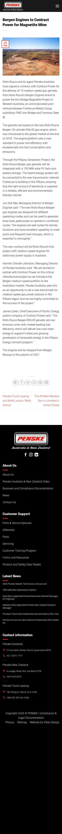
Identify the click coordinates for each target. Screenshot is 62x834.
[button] (57, 6)
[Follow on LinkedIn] (36, 455)
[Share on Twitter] (28, 383)
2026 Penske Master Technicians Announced (24, 584)
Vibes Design (51, 722)
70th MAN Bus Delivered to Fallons (19, 590)
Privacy (9, 722)
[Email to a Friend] (34, 383)
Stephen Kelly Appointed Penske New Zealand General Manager (29, 606)
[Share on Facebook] (21, 383)
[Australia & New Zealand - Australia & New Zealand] (13, 5)
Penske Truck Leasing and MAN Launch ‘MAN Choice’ (17, 401)
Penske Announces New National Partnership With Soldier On (31, 621)
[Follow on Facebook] (25, 455)
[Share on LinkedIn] (46, 383)
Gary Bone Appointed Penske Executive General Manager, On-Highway (30, 597)
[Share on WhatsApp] (15, 383)
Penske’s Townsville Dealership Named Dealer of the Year (31, 614)
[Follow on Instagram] (31, 455)
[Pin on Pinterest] (40, 383)
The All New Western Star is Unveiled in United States (46, 401)
